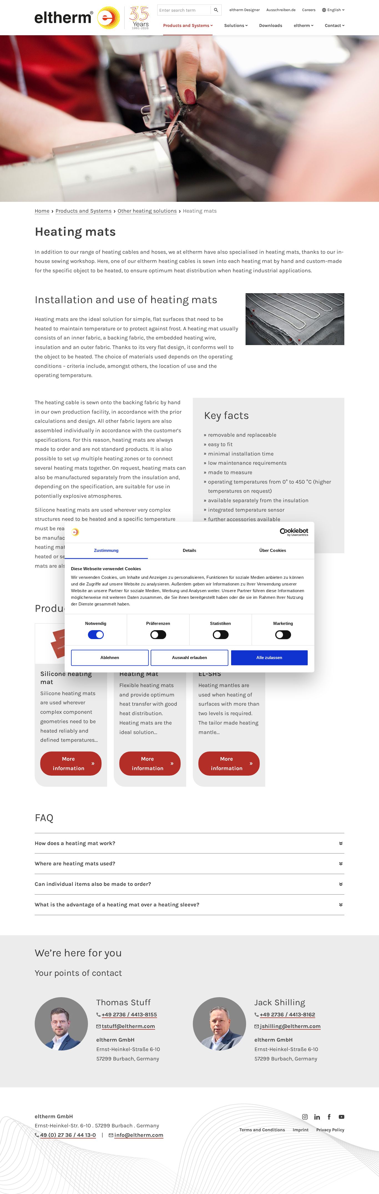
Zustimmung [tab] (106, 550)
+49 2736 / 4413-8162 (287, 1014)
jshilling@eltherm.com (290, 1026)
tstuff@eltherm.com (128, 1026)
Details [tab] (189, 550)
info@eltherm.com (138, 1135)
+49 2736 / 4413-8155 (129, 1014)
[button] (331, 10)
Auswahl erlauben (189, 657)
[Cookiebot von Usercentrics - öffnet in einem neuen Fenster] (284, 532)
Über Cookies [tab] (272, 550)
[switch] (158, 634)
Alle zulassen (269, 657)
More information (68, 763)
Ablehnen (109, 657)
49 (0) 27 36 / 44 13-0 (68, 1135)
